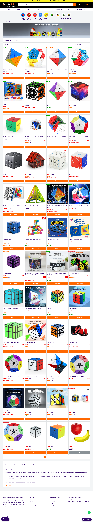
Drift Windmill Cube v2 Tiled (75, 308)
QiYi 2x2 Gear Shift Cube (74, 273)
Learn (69, 9)
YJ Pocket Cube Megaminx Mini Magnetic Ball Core (78, 137)
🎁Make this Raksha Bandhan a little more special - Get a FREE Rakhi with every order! (46, 0)
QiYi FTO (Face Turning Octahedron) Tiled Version (34, 137)
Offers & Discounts (34, 509)
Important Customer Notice (54, 497)
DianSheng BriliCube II (8, 136)
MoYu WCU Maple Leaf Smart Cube (76, 172)
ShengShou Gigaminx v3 (74, 69)
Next (86, 456)
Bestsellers (18, 9)
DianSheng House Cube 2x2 (31, 172)
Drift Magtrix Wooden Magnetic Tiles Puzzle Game (12, 103)
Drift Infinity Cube (7, 239)
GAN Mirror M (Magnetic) (8, 273)
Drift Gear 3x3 (50, 308)
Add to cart (13, 78)
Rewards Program (34, 505)
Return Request (52, 505)
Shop (28, 9)
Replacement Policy (53, 507)
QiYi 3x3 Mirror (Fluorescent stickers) (11, 342)
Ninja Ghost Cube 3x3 (73, 103)
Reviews (31, 503)
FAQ (50, 499)
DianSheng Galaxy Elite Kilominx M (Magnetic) (78, 205)
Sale (48, 9)
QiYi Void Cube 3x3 (73, 410)
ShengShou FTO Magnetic (8, 69)
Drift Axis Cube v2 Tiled (30, 342)
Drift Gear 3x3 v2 (50, 342)
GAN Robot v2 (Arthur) (73, 342)
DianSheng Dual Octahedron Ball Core (33, 308)
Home (4, 21)
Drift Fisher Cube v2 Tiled (52, 410)
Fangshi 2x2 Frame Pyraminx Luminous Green (34, 205)
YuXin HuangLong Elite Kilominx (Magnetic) (12, 376)
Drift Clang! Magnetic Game (53, 239)
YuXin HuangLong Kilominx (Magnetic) (77, 376)
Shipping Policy (52, 503)
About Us (32, 497)
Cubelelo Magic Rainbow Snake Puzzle (33, 239)
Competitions (80, 9)
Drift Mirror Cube (28, 410)
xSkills (31, 501)
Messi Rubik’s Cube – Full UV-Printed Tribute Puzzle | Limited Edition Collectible (34, 274)
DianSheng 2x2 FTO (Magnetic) (53, 376)
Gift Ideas (58, 9)
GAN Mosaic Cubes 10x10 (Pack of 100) (11, 205)
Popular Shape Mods (10, 21)
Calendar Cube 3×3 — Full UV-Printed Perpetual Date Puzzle (57, 274)
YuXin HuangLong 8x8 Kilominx (9, 443)
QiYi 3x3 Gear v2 (28, 103)
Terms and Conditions (53, 509)
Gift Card (32, 511)
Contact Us (51, 511)
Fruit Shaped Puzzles (73, 443)
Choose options (35, 78)
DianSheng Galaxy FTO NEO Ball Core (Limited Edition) (57, 206)
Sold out (79, 452)
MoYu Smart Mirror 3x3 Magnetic (10, 172)
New (9, 9)
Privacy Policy (52, 501)
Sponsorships (33, 507)
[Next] (72, 16)
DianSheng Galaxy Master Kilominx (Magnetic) (13, 410)
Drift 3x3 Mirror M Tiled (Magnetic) (10, 308)
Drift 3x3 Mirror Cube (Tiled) (31, 376)
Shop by (38, 9)
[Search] (74, 4)
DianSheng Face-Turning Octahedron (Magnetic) (57, 69)
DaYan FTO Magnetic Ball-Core (53, 103)
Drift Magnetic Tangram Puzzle (75, 239)
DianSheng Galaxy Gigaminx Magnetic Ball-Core (57, 136)
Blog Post (32, 499)
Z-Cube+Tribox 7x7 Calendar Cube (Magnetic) (56, 172)
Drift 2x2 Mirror (28, 443)
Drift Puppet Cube (51, 443)
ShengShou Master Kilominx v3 (31, 69)
